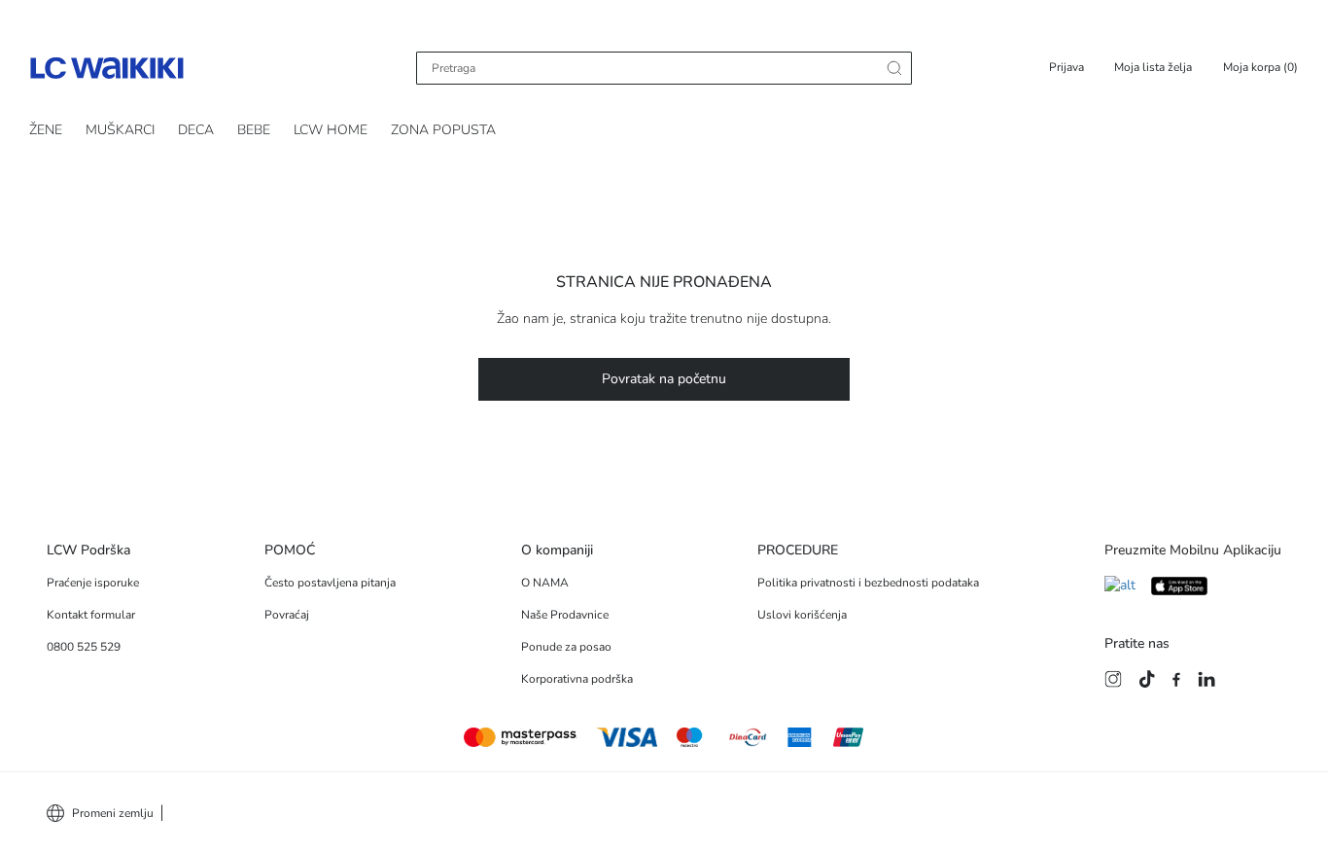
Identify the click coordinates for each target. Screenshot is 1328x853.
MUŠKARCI (120, 130)
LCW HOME (330, 130)
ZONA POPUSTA (443, 130)
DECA (196, 130)
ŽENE (45, 130)
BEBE (253, 130)
